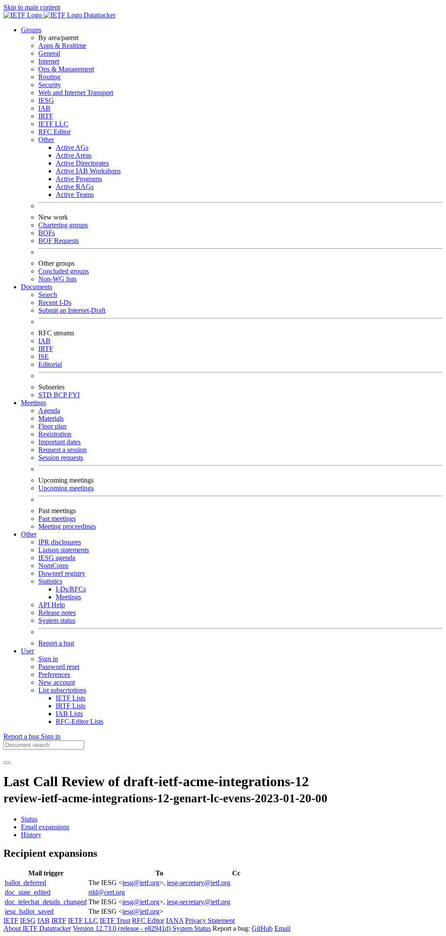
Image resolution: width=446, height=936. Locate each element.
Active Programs (79, 178)
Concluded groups (63, 271)
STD (46, 395)
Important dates (59, 442)
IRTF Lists (70, 706)
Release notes (57, 612)
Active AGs (72, 147)
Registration (54, 434)
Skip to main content (31, 7)
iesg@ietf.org (140, 882)
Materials (51, 418)
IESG (46, 100)
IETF (10, 920)
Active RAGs (75, 186)
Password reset (58, 666)
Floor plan (52, 426)
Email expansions (45, 827)
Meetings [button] (33, 402)
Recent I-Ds (54, 302)
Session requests (60, 457)
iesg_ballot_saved (29, 911)
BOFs (46, 233)
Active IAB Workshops (88, 171)
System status (56, 620)
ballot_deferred (25, 882)
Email (282, 928)
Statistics (50, 581)
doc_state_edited (28, 892)
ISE (43, 356)
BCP (61, 395)
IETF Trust (115, 920)
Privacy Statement (210, 920)
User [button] (27, 651)
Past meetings (57, 518)
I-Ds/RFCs (71, 589)
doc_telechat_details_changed (46, 902)
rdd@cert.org (106, 892)
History (31, 834)
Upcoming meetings (66, 488)
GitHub (262, 928)
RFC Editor (54, 131)
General (49, 53)
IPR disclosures (59, 542)
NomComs (53, 565)
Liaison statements (63, 550)
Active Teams (75, 194)
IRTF (45, 116)
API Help (51, 604)
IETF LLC (53, 124)
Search (47, 294)
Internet (48, 61)
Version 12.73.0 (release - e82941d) (122, 928)
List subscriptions (62, 690)
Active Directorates (82, 163)
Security (49, 84)
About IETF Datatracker (37, 928)
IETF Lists (70, 698)
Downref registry (61, 573)
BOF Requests (58, 240)
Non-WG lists (57, 279)
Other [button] (29, 534)
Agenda (49, 410)
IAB (44, 108)
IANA (174, 920)
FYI (74, 395)
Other (46, 139)
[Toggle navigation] (6, 762)
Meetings (68, 597)
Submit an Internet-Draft (71, 310)
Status (29, 819)
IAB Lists (69, 713)
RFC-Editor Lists (79, 721)
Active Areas (73, 155)
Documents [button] (36, 287)
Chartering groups (63, 225)
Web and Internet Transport (75, 92)
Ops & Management (66, 69)
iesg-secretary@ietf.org (198, 882)
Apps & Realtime (62, 45)
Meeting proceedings (67, 526)
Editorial (50, 364)
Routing (49, 77)
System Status (191, 928)
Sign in (48, 658)
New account (56, 682)
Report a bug (56, 643)
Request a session (62, 449)
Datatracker (98, 15)
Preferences (54, 674)
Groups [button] (31, 30)
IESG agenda (56, 557)
